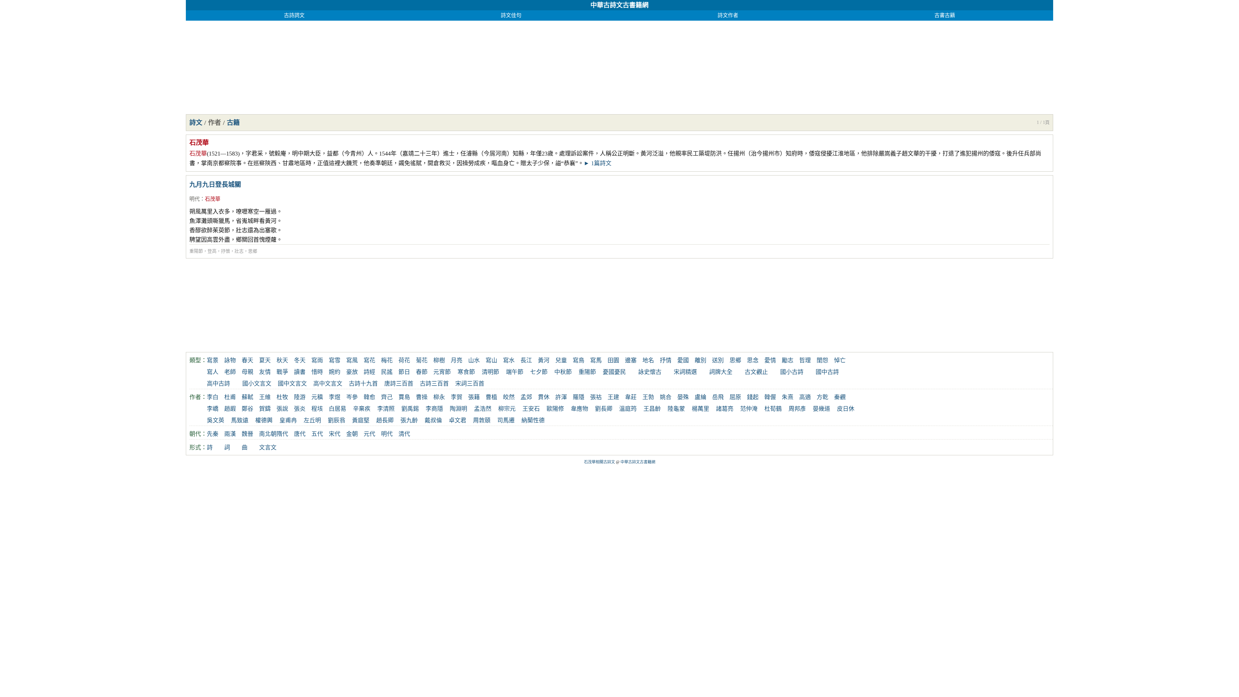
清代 (404, 434)
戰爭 (282, 372)
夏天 (265, 360)
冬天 (300, 360)
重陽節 (196, 251)
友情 (265, 372)
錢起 (753, 397)
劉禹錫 (410, 409)
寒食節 (466, 372)
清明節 (490, 372)
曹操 (422, 397)
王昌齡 (652, 409)
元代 (369, 434)
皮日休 (845, 409)
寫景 (212, 360)
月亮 (456, 360)
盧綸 (700, 397)
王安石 (531, 409)
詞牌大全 (720, 372)
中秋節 (563, 372)
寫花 (369, 360)
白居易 (337, 409)
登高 (212, 251)
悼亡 (840, 360)
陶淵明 (458, 409)
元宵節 (442, 372)
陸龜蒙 (676, 409)
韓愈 (369, 397)
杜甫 (230, 397)
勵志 (787, 360)
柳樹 (439, 360)
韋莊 (631, 397)
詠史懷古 (649, 372)
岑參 (352, 397)
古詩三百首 (434, 383)
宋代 (334, 434)
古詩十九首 (363, 383)
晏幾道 (821, 409)
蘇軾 (247, 397)
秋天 (282, 360)
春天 (247, 360)
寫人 (212, 372)
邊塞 (631, 360)
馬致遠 (239, 420)
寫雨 (317, 360)
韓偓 (770, 397)
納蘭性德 (533, 420)
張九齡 (409, 420)
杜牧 (282, 397)
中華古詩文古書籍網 (619, 5)
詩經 (369, 372)
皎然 (509, 397)
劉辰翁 (336, 420)
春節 (422, 372)
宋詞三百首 (469, 383)
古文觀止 (756, 372)
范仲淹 (749, 409)
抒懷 (225, 251)
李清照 (386, 409)
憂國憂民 (614, 372)
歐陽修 (555, 409)
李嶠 (212, 409)
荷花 (404, 360)
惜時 (317, 372)
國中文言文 (292, 383)
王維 (265, 397)
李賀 (456, 397)
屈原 (735, 397)
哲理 (805, 360)
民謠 (387, 372)
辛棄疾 (361, 409)
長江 (526, 360)
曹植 (491, 397)
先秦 (212, 434)
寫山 (491, 360)
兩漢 (230, 434)
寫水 (509, 360)
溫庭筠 (628, 409)
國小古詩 (791, 372)
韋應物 (579, 409)
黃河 (543, 360)
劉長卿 (603, 409)
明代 (194, 199)
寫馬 (596, 360)
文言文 (268, 447)
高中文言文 (327, 383)
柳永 (439, 397)
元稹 (317, 397)
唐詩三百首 (398, 383)
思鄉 (252, 251)
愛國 (683, 360)
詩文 (195, 122)
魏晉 (247, 434)
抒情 (665, 360)
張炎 (300, 409)
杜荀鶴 (773, 409)
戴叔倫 (433, 420)
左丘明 (312, 420)
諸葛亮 (724, 409)
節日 (404, 372)
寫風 (352, 360)
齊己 (387, 397)
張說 (282, 409)
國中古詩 (827, 372)
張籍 (474, 397)
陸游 (300, 397)
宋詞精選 (685, 372)
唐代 (300, 434)
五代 (317, 434)
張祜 (596, 397)
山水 (474, 360)
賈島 (404, 397)
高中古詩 (218, 383)
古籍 (233, 122)
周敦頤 (481, 420)
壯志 (239, 251)
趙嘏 (230, 409)
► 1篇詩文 (597, 163)
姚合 (665, 397)
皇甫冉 (288, 420)
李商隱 (434, 409)
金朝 (352, 434)
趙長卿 (385, 420)
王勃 (648, 397)
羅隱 (578, 397)
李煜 (334, 397)
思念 (753, 360)
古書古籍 (944, 15)
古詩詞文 (294, 15)
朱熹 (787, 397)
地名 (648, 360)
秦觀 (840, 397)
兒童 (561, 360)
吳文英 (215, 420)
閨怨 (822, 360)
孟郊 (526, 397)
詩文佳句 (511, 15)
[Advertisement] (379, 66)
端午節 (514, 372)
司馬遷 (506, 420)
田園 (613, 360)
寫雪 (334, 360)
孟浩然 (482, 409)
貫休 (543, 397)
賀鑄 (265, 409)
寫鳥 (578, 360)
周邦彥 (797, 409)
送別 (718, 360)
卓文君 (457, 420)
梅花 (387, 360)
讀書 (300, 372)
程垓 (317, 409)
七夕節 (539, 372)
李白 (212, 397)
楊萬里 (700, 409)
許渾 (561, 397)
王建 (613, 397)
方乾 (822, 397)
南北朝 (268, 434)
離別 (700, 360)
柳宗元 (507, 409)
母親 (247, 372)
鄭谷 (247, 409)
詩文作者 (728, 15)
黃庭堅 (360, 420)
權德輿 (264, 420)
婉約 (334, 372)
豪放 (352, 372)
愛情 (770, 360)
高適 (805, 397)
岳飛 (718, 397)
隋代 (282, 434)
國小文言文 (256, 383)
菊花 (422, 360)
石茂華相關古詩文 (599, 462)
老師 (230, 372)
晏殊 (683, 397)
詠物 (230, 360)
